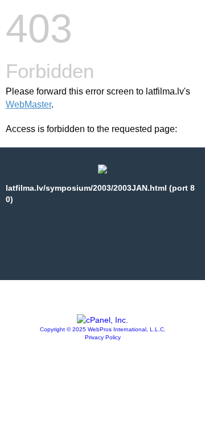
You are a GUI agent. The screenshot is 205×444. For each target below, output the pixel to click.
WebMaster (28, 104)
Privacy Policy (103, 337)
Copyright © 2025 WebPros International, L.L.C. (103, 329)
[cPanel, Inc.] (102, 319)
